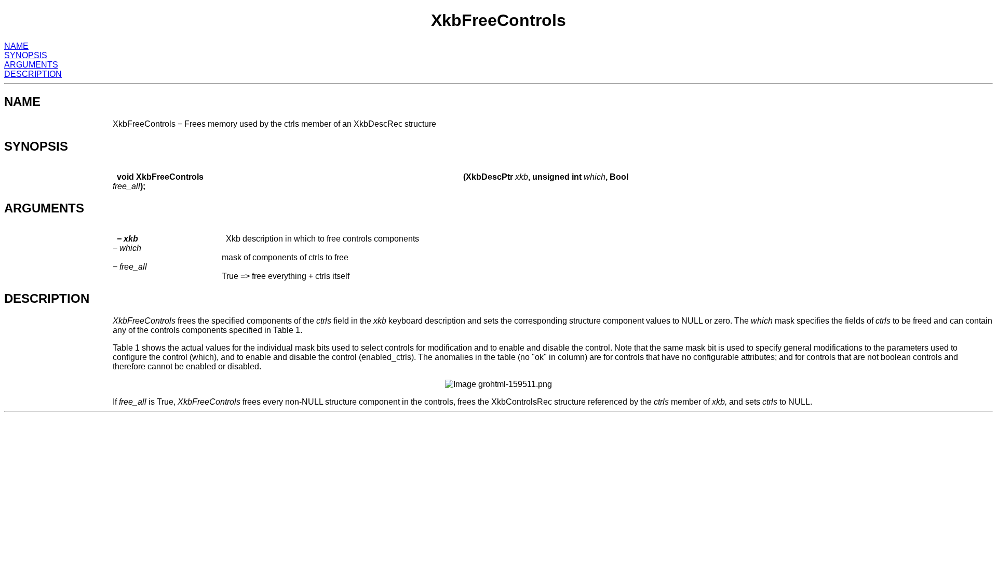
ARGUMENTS (31, 64)
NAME (16, 46)
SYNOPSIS (25, 55)
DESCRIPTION (33, 74)
